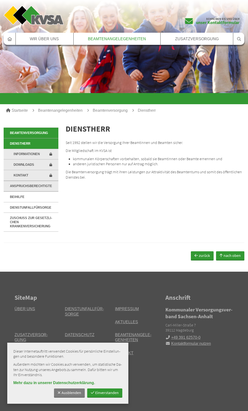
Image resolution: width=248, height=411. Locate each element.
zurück (204, 255)
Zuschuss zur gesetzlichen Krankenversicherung (31, 222)
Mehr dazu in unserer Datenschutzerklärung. (54, 383)
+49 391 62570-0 (183, 337)
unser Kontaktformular (218, 22)
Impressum (127, 309)
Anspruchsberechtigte (31, 186)
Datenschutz (79, 335)
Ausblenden (71, 392)
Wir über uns (44, 39)
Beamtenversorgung (110, 110)
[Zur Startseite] (62, 15)
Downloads (24, 164)
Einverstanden (107, 392)
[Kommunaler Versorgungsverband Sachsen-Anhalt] (199, 326)
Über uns (25, 309)
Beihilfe (17, 197)
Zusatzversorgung (197, 39)
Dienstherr (147, 110)
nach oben (232, 255)
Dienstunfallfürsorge (30, 207)
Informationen (27, 154)
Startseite (20, 110)
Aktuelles (126, 322)
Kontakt (21, 175)
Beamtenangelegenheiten (117, 39)
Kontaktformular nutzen (191, 343)
